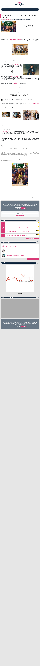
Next (32, 278)
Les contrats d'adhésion (11, 246)
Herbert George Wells (16, 83)
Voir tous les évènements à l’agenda (32, 238)
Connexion (17, 208)
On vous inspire (8, 19)
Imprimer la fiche (36, 197)
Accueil (2, 19)
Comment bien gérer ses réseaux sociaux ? (15, 255)
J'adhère (23, 208)
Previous (8, 278)
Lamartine (13, 68)
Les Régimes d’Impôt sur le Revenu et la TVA (16, 251)
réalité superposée (14, 76)
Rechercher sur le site (20, 215)
